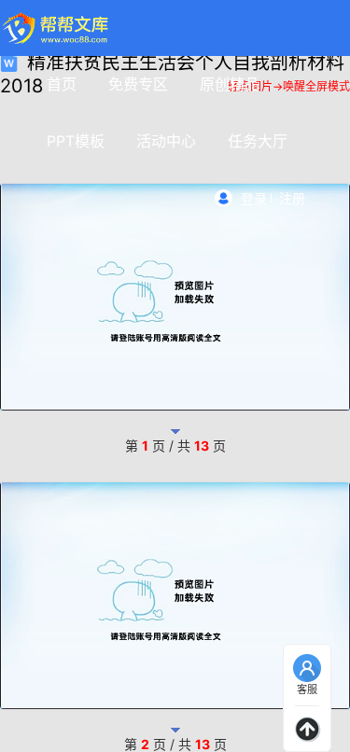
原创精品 (229, 84)
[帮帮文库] (56, 28)
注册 (292, 198)
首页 (62, 84)
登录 (254, 198)
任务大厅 (257, 141)
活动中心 (166, 141)
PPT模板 (76, 141)
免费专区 (138, 84)
